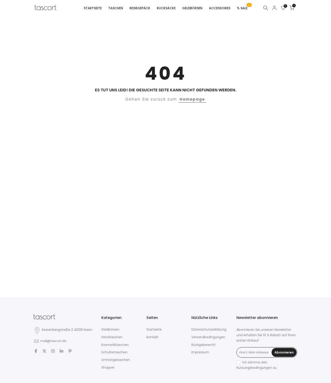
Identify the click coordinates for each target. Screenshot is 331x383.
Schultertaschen (114, 352)
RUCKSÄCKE (166, 8)
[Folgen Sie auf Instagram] (53, 351)
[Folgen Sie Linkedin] (61, 351)
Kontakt (152, 337)
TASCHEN (115, 8)
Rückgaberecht (203, 344)
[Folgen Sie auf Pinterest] (70, 351)
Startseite (154, 329)
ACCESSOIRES (219, 8)
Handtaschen (111, 337)
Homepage (192, 99)
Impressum (200, 352)
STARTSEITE (93, 8)
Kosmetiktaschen (115, 344)
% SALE (243, 7)
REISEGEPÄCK (139, 8)
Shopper (107, 367)
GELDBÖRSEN (192, 8)
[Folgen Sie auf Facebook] (36, 351)
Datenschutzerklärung (208, 329)
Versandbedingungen (208, 337)
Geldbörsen (110, 329)
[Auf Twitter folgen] (44, 351)
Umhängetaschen (115, 360)
